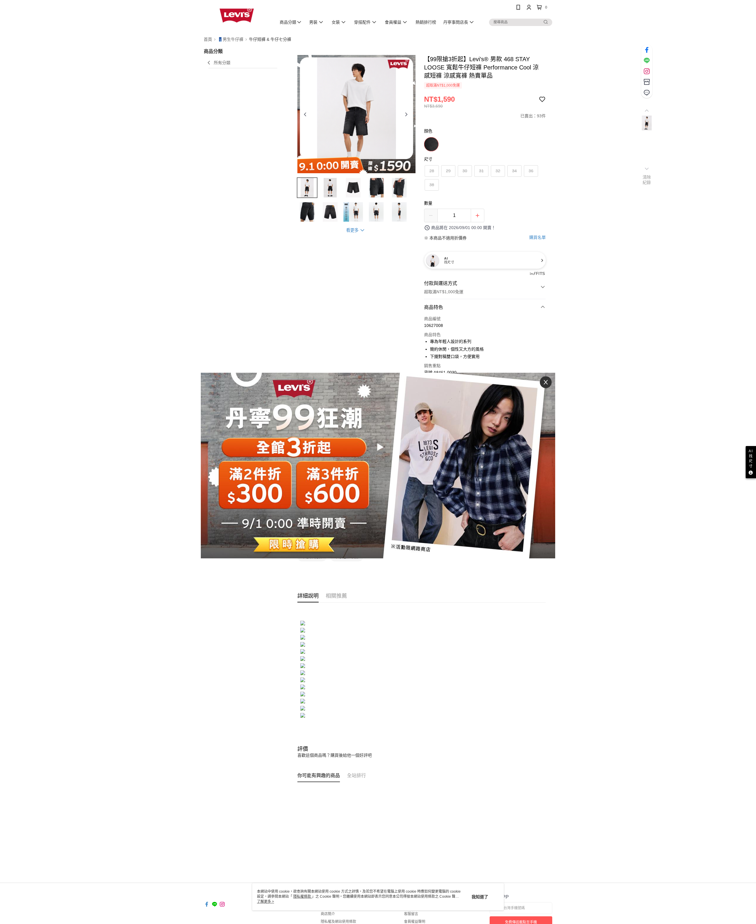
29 (448, 170)
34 (514, 170)
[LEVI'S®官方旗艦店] (236, 15)
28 (431, 170)
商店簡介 (328, 914)
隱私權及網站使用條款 (338, 922)
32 (498, 170)
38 (431, 184)
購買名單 (537, 237)
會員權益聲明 (414, 922)
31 (481, 170)
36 (531, 170)
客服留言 (411, 914)
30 (464, 170)
